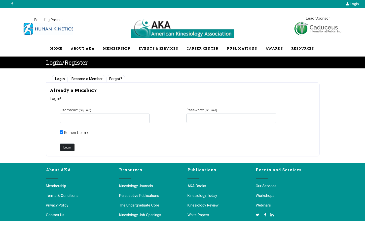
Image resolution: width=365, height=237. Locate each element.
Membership (56, 186)
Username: (75, 110)
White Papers (198, 215)
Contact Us (55, 215)
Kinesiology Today (202, 195)
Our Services (266, 186)
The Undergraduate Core (139, 205)
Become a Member (87, 79)
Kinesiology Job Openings (140, 215)
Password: (201, 110)
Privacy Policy (57, 205)
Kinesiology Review (203, 205)
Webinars (263, 205)
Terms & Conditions (62, 195)
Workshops (265, 195)
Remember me (76, 132)
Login (354, 4)
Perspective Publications (139, 195)
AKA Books (196, 186)
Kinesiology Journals (136, 186)
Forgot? (115, 79)
